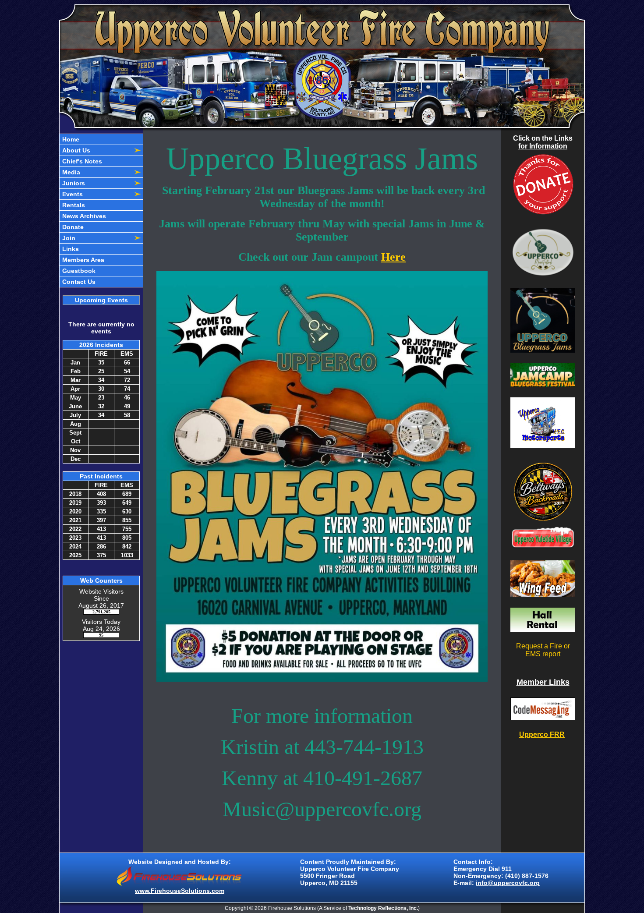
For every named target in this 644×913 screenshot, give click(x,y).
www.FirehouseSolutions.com (179, 890)
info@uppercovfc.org (508, 882)
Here (393, 257)
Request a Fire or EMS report (543, 650)
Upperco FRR (542, 734)
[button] (96, 150)
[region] (101, 210)
